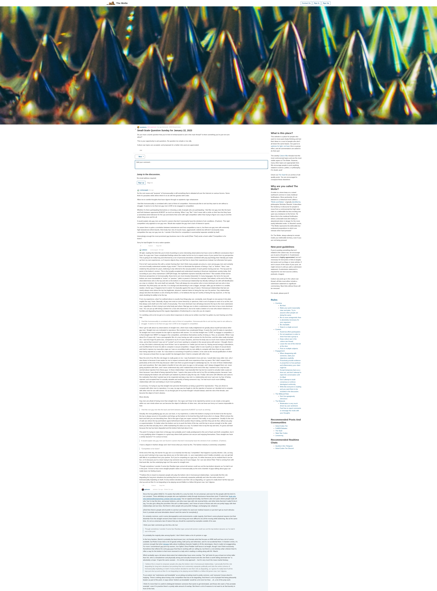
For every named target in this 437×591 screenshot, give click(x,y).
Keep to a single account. (289, 327)
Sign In (316, 3)
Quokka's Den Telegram (284, 446)
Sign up (141, 183)
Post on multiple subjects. (289, 348)
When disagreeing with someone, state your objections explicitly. (288, 355)
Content (278, 329)
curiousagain (154, 250)
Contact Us (306, 3)
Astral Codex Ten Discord (284, 448)
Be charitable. (285, 325)
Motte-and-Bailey (277, 202)
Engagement (280, 351)
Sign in (150, 183)
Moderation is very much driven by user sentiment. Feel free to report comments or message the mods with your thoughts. (290, 408)
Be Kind (283, 305)
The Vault (282, 175)
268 (141, 150)
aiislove (155, 489)
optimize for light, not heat (280, 146)
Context (150, 245)
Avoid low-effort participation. (290, 332)
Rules (274, 299)
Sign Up (326, 3)
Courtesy (278, 303)
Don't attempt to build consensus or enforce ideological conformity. (288, 382)
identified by (296, 202)
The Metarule (280, 401)
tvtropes (166, 544)
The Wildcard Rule (282, 394)
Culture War (283, 156)
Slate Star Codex (281, 433)
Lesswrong (279, 435)
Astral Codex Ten (281, 426)
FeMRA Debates (281, 428)
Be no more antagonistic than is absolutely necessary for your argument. (290, 320)
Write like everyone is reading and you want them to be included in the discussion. (290, 389)
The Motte (122, 3)
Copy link (158, 245)
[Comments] (298, 3)
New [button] (140, 156)
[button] (142, 127)
